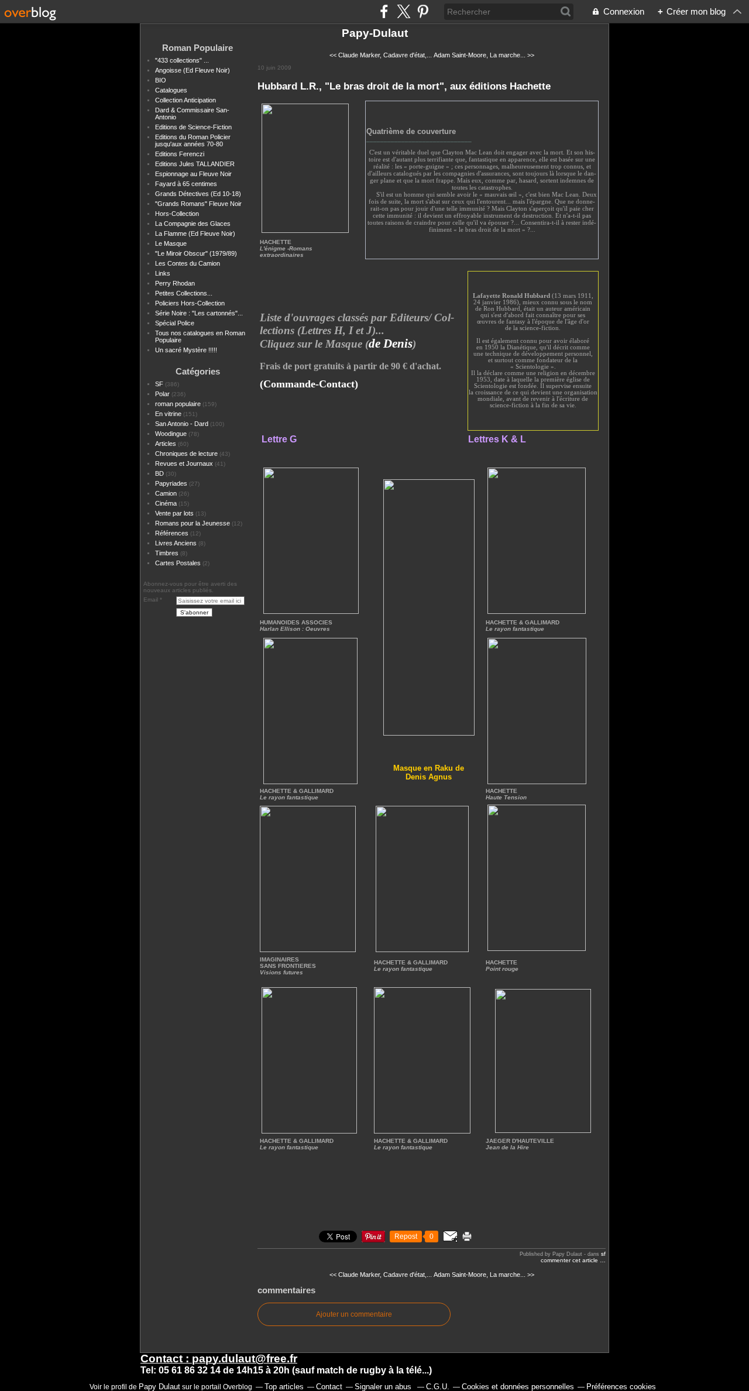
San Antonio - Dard (181, 423)
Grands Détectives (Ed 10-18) (198, 193)
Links (162, 273)
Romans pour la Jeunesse (192, 523)
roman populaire (178, 403)
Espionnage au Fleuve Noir (193, 173)
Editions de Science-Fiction (193, 126)
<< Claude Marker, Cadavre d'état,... (380, 55)
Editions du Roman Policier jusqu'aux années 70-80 (193, 140)
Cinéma (166, 503)
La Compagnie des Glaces (193, 223)
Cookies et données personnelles (518, 1386)
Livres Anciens (176, 543)
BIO (160, 80)
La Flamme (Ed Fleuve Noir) (195, 233)
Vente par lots (174, 513)
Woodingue (171, 433)
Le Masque (171, 243)
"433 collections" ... (182, 60)
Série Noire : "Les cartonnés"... (199, 313)
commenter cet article (570, 1260)
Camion (166, 493)
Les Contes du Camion (187, 263)
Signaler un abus (384, 1386)
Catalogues (171, 90)
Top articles (284, 1386)
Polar (162, 393)
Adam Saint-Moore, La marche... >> (484, 55)
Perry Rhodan (175, 283)
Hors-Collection (177, 213)
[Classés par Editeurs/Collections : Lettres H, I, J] (428, 607)
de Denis (391, 343)
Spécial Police (174, 323)
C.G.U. (437, 1386)
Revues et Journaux (184, 463)
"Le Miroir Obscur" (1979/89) (196, 253)
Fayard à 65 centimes (186, 183)
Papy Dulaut (159, 1386)
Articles (165, 443)
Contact (329, 1386)
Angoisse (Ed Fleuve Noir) (192, 70)
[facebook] (384, 11)
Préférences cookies (621, 1386)
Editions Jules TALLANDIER (195, 163)
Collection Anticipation (185, 100)
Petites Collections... (183, 293)
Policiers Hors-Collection (190, 303)
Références (171, 533)
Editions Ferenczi (179, 153)
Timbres (166, 553)
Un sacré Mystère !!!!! (186, 349)
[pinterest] (422, 11)
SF (159, 383)
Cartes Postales (178, 562)
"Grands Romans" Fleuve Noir (198, 203)
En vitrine (168, 413)
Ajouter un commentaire (354, 1314)
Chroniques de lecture (186, 453)
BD (159, 473)
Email (150, 599)
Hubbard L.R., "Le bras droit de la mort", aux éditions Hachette (404, 86)
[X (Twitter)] (403, 11)
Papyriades (171, 483)
